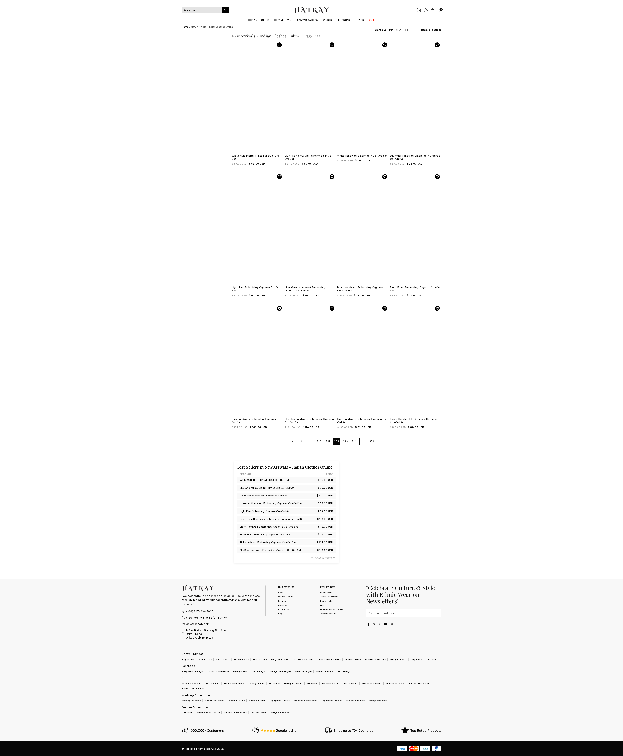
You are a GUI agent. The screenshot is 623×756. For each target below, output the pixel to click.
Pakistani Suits (241, 659)
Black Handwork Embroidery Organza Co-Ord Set (360, 289)
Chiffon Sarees (350, 683)
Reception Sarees (378, 700)
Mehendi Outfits (237, 700)
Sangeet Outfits (257, 700)
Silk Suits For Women (302, 659)
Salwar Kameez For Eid (208, 712)
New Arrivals (283, 19)
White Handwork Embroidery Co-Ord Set (362, 155)
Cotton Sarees (212, 683)
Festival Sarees (258, 712)
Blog (280, 613)
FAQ (322, 605)
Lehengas (343, 19)
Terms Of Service (328, 613)
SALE (372, 19)
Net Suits (431, 659)
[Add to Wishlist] (279, 44)
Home (185, 26)
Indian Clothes (258, 19)
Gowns (359, 19)
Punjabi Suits (188, 659)
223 (345, 441)
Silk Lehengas (258, 671)
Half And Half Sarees (419, 683)
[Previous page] (292, 441)
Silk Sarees (312, 683)
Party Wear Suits (279, 659)
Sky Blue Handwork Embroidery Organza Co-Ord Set (309, 421)
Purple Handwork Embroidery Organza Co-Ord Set (413, 421)
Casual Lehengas (324, 671)
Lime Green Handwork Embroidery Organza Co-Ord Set (305, 289)
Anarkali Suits (223, 659)
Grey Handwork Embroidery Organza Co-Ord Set (362, 421)
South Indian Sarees (372, 683)
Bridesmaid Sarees (355, 700)
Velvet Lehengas (303, 671)
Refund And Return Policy (331, 609)
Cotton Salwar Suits (375, 659)
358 (371, 441)
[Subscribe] (435, 612)
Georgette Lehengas (280, 671)
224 (354, 441)
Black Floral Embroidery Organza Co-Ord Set (415, 289)
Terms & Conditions (329, 597)
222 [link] (336, 441)
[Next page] (380, 441)
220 (319, 441)
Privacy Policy (326, 592)
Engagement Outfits (280, 700)
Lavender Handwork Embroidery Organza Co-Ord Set (415, 157)
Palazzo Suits (260, 659)
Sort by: (380, 29)
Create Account (285, 597)
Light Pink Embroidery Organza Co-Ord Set (256, 289)
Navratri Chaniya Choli (235, 712)
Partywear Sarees (280, 712)
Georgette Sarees (293, 683)
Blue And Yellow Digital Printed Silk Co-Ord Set (309, 157)
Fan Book (282, 601)
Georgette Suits (398, 659)
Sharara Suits (205, 659)
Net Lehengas (345, 671)
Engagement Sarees (332, 700)
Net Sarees (274, 683)
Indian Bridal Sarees (215, 700)
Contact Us (283, 609)
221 (328, 441)
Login (281, 592)
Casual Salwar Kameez (329, 659)
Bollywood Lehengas (218, 671)
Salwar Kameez (307, 19)
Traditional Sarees (395, 683)
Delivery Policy (326, 601)
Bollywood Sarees (191, 683)
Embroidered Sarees (234, 683)
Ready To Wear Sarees (193, 688)
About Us (282, 605)
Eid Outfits (187, 712)
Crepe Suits (416, 659)
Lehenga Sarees (257, 683)
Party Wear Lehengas (192, 671)
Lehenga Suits (240, 671)
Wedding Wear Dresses (306, 700)
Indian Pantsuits (353, 659)
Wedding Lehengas (191, 700)
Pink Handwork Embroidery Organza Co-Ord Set (257, 421)
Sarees (327, 19)
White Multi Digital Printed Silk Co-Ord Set (255, 157)
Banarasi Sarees (330, 683)
